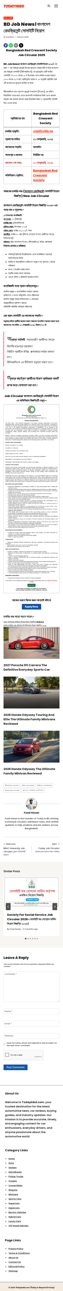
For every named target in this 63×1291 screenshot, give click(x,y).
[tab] (25, 938)
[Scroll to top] (58, 1283)
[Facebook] (6, 45)
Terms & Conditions (19, 1253)
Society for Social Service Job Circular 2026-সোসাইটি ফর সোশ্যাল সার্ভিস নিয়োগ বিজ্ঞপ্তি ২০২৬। (31, 919)
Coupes (12, 1180)
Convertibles (15, 1185)
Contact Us (14, 1262)
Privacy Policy (15, 1248)
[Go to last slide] (8, 906)
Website (9, 1035)
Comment (11, 974)
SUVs (11, 1163)
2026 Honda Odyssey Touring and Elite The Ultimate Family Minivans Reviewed (29, 719)
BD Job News (28, 785)
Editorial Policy (16, 1266)
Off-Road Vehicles (18, 1225)
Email (8, 1023)
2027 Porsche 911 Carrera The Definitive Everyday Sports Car (27, 667)
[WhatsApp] (11, 45)
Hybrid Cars (14, 1216)
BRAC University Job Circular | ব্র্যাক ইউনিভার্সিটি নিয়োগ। (14, 849)
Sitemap (13, 1270)
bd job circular (12, 785)
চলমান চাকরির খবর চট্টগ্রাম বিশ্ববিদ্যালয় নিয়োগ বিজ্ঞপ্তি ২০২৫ (25, 625)
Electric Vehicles (17, 1212)
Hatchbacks (15, 1172)
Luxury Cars (14, 1221)
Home (11, 1158)
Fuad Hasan (10, 37)
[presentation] (31, 893)
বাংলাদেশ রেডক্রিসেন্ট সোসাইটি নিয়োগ (33, 790)
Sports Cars (14, 1198)
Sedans (12, 1167)
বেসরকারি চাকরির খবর (43, 131)
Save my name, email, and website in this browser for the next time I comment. (32, 1044)
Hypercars (14, 1207)
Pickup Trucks (15, 1176)
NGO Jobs (8, 18)
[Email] (16, 45)
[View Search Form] (48, 6)
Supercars (14, 1203)
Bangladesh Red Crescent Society (45, 175)
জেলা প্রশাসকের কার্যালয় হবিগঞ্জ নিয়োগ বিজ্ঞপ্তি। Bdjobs (24, 621)
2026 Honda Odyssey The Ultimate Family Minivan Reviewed (29, 771)
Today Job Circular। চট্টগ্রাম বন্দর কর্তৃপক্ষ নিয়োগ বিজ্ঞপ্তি (47, 848)
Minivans (13, 1194)
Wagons (12, 1190)
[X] (21, 45)
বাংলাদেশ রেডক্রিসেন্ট (34, 191)
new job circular (12, 790)
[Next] (54, 906)
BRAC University (44, 785)
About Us (13, 1257)
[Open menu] (56, 6)
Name (8, 1011)
